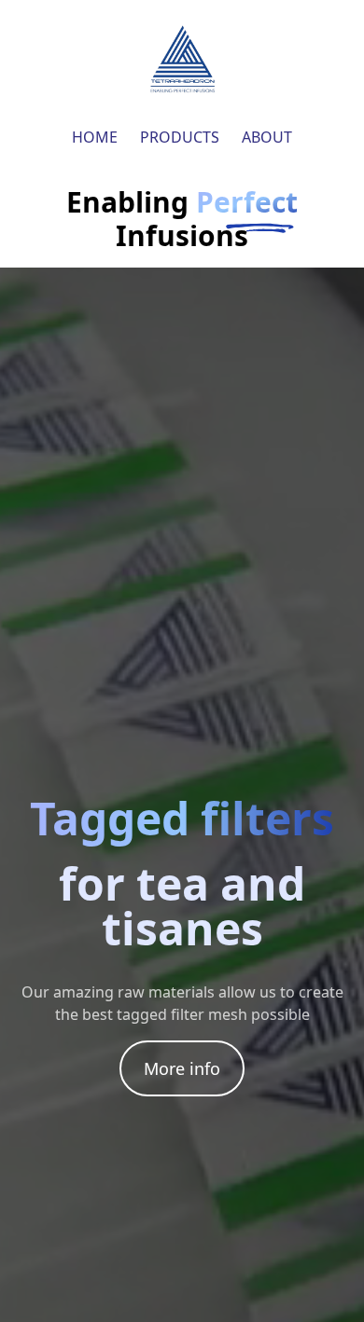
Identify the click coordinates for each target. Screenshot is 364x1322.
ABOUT (267, 137)
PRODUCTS (179, 137)
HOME (95, 137)
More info (182, 1068)
